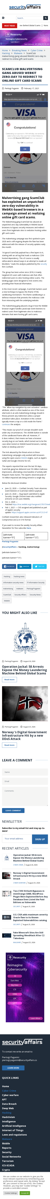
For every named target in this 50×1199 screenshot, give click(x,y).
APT (4, 1099)
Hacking (6, 53)
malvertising (8, 588)
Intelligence (9, 1121)
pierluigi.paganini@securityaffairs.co (19, 1060)
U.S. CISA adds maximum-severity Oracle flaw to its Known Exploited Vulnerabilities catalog (30, 917)
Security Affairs (20, 594)
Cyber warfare (19, 883)
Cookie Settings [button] (11, 1193)
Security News (35, 594)
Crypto (6, 1169)
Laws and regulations (14, 1134)
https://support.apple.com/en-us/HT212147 (30, 512)
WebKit (24, 458)
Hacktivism (8, 1117)
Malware (18, 53)
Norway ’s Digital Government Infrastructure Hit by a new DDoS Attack (24, 735)
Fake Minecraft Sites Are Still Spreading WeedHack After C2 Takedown (28, 935)
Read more (9, 679)
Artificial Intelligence (14, 1125)
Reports (6, 1147)
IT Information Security (35, 582)
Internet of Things (12, 1130)
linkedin (26, 566)
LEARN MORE (13, 1068)
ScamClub (7, 594)
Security (17, 906)
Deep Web (8, 1108)
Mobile (6, 1143)
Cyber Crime (37, 50)
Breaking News (19, 50)
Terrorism (8, 1161)
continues (6, 424)
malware (19, 588)
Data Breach (9, 1103)
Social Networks (11, 1156)
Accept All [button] (24, 1193)
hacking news (19, 576)
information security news (13, 582)
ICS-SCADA (8, 1165)
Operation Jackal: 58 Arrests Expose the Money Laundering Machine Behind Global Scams (24, 669)
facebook (10, 566)
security (44, 264)
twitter (41, 566)
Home (5, 50)
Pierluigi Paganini (12, 88)
